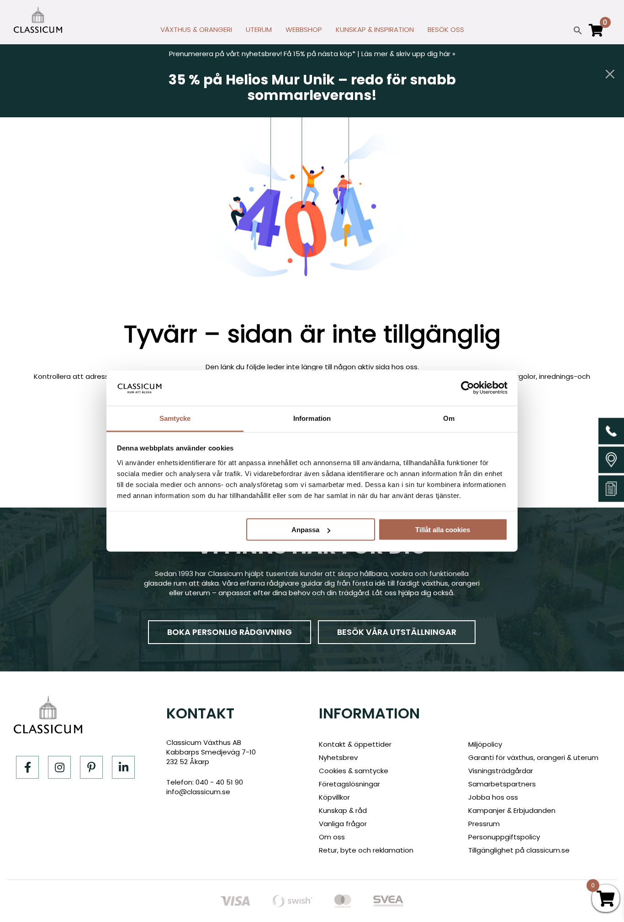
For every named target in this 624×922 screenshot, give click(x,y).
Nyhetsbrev (338, 757)
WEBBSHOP (304, 29)
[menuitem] (196, 32)
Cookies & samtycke (353, 770)
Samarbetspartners (502, 784)
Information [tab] (312, 418)
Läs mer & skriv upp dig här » (408, 53)
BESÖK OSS (446, 29)
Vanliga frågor (343, 823)
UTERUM (259, 29)
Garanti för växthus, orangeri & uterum (533, 757)
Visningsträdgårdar (500, 770)
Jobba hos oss (493, 797)
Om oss (332, 837)
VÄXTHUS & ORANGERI (196, 29)
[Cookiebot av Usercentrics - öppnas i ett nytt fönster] (468, 388)
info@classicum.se (198, 791)
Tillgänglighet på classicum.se (519, 850)
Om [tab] (449, 418)
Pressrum (484, 823)
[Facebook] (27, 767)
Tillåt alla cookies (442, 530)
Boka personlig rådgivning (229, 632)
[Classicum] (38, 20)
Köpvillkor (334, 797)
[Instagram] (59, 767)
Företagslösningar (349, 784)
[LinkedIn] (123, 767)
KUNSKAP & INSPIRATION (375, 29)
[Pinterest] (91, 767)
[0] (596, 34)
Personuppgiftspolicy (504, 837)
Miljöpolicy (485, 744)
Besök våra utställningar (396, 632)
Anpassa (305, 530)
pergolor (521, 376)
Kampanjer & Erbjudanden (511, 810)
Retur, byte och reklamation (366, 850)
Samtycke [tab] (175, 418)
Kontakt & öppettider (355, 744)
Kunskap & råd (343, 810)
